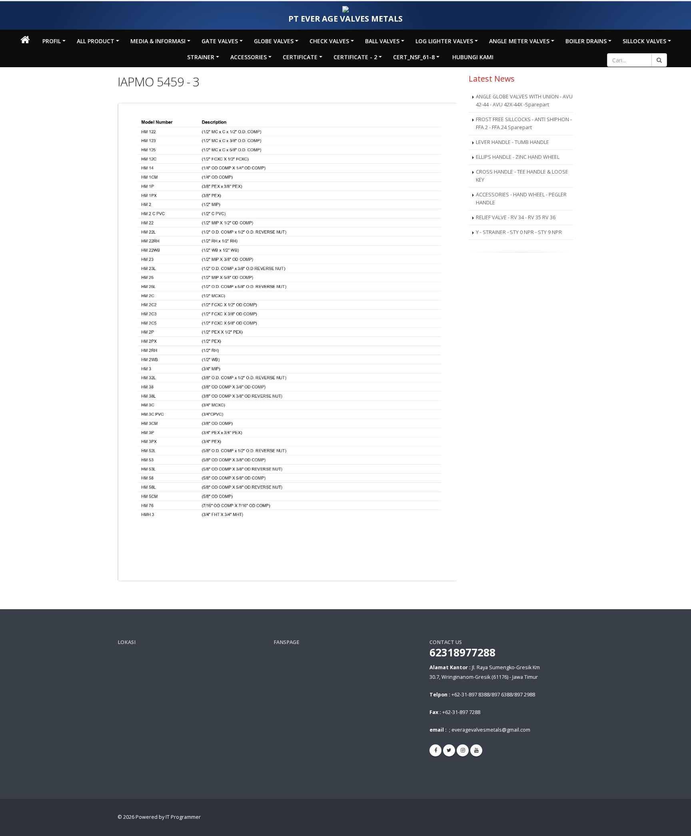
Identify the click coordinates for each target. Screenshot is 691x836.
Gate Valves (220, 41)
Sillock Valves (644, 41)
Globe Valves (274, 41)
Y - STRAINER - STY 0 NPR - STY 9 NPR (519, 232)
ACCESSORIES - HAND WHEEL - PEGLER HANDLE (521, 198)
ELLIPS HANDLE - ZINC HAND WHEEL (517, 157)
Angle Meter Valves (519, 41)
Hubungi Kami (472, 57)
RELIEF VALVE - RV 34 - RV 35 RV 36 (515, 217)
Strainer (200, 57)
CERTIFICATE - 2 (355, 57)
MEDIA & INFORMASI (158, 41)
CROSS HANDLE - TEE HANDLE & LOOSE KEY (522, 175)
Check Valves (329, 41)
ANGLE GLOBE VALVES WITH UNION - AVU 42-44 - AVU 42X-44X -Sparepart (524, 100)
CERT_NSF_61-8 (414, 57)
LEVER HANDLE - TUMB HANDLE (512, 142)
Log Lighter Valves (444, 41)
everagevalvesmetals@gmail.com (490, 729)
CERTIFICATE (300, 57)
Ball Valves (382, 41)
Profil (51, 41)
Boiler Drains (586, 41)
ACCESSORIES (248, 57)
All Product (95, 41)
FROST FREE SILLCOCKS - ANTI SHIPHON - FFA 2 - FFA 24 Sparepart (524, 123)
